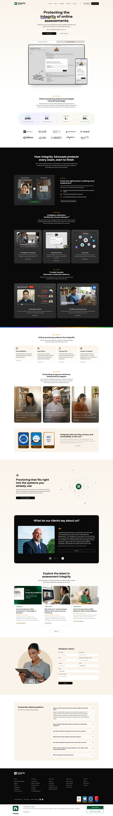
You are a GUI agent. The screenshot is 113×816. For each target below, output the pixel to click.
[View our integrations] (25, 498)
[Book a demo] (95, 3)
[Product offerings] (64, 33)
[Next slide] (63, 558)
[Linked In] (40, 799)
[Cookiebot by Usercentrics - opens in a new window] (15, 814)
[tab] (42, 42)
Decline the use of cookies (95, 811)
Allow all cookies (95, 807)
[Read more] (35, 300)
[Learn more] (28, 246)
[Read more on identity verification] (68, 201)
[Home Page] (19, 3)
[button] (50, 3)
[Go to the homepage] (19, 773)
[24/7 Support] (87, 3)
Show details (26, 811)
